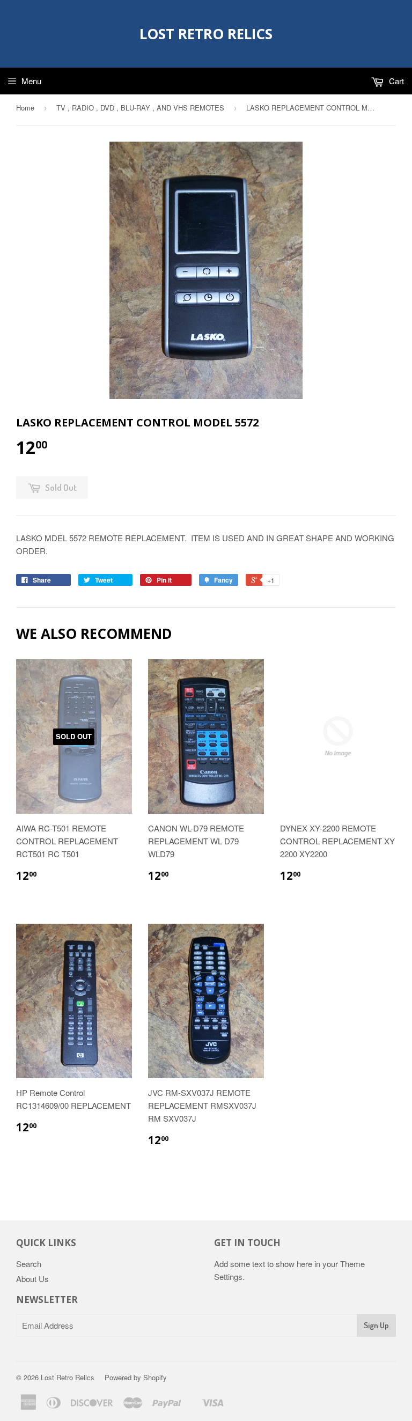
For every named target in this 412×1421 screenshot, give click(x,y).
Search (28, 1263)
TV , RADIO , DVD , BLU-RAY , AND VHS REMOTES (140, 107)
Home (25, 107)
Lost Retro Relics (206, 33)
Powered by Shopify (136, 1377)
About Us (32, 1278)
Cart (395, 80)
